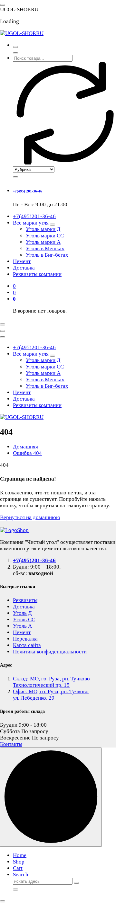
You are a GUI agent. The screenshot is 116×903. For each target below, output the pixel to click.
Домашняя (25, 447)
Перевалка (25, 639)
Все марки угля (31, 223)
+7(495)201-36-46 (34, 216)
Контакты (11, 744)
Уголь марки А (43, 242)
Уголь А (22, 626)
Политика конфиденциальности (50, 652)
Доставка (24, 268)
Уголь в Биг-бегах (47, 255)
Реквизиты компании (37, 274)
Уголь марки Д (43, 229)
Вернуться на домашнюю (30, 517)
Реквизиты (25, 600)
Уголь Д (22, 613)
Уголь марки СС (45, 236)
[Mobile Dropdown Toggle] (52, 225)
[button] (2, 901)
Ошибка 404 (27, 453)
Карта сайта (27, 645)
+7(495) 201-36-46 (27, 191)
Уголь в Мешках (45, 248)
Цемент (22, 261)
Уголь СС (24, 619)
